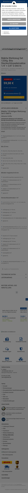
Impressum (6, 32)
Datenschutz (6, 33)
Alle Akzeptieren (14, 28)
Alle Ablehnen (14, 23)
